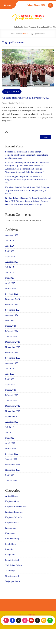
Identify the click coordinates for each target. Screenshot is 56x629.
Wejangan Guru (12, 581)
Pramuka (9, 549)
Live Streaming (12, 538)
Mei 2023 (9, 379)
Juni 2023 (9, 374)
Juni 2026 (9, 246)
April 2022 (10, 443)
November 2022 (12, 411)
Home (24, 34)
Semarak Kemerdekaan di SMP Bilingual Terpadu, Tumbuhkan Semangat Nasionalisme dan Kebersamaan (26, 155)
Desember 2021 (12, 464)
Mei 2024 (9, 320)
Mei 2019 (9, 475)
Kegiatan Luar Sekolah (16, 506)
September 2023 (12, 358)
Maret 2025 (10, 288)
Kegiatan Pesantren (14, 512)
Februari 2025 (11, 294)
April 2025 (10, 283)
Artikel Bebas (11, 496)
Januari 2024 (11, 336)
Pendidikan (10, 544)
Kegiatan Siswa (12, 522)
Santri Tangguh (12, 560)
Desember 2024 (12, 299)
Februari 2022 (11, 454)
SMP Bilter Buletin (13, 565)
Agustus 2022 (11, 422)
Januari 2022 (11, 459)
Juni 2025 (9, 272)
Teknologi (10, 570)
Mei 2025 (9, 278)
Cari (7, 132)
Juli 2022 (9, 427)
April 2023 (10, 384)
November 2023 (12, 347)
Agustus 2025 (11, 262)
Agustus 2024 (11, 315)
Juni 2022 (9, 432)
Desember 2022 (12, 406)
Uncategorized (12, 576)
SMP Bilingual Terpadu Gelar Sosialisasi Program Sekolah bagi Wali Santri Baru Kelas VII (26, 179)
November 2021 (12, 470)
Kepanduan (10, 528)
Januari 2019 (11, 480)
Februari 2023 (11, 395)
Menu (8, 5)
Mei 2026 (9, 251)
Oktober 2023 (11, 352)
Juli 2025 (9, 267)
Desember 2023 (12, 342)
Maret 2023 (10, 390)
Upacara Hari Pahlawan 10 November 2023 (26, 97)
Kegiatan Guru (12, 501)
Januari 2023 (11, 400)
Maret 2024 (10, 326)
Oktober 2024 (11, 304)
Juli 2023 (9, 368)
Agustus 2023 (11, 363)
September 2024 (12, 310)
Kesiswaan (10, 533)
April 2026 (10, 256)
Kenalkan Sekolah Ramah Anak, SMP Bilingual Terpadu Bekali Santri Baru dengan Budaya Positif (27, 190)
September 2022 (12, 416)
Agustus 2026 (11, 235)
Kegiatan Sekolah (11, 91)
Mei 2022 (9, 438)
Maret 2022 (10, 448)
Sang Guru (10, 554)
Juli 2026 (9, 240)
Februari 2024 (11, 331)
